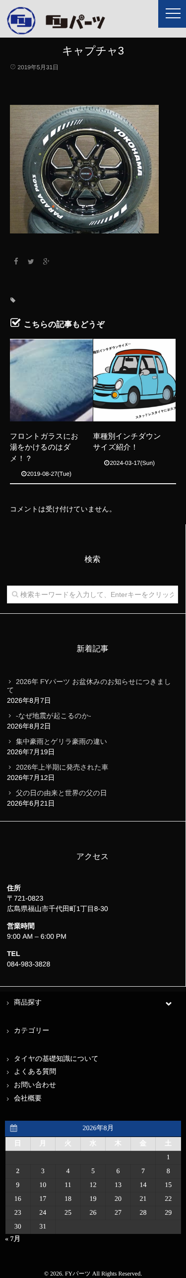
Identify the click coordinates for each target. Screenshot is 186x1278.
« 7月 (13, 1239)
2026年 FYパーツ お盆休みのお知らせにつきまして (89, 686)
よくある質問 (35, 1072)
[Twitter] (31, 261)
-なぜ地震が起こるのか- (53, 716)
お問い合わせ (35, 1085)
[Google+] (47, 261)
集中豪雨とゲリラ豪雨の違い (61, 741)
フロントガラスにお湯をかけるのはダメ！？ (44, 447)
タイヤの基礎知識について (56, 1059)
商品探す (28, 1002)
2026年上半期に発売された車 (62, 767)
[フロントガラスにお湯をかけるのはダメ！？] (51, 380)
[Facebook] (16, 261)
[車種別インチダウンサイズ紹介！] (134, 380)
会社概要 (28, 1098)
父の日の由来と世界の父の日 (61, 793)
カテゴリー (31, 1031)
